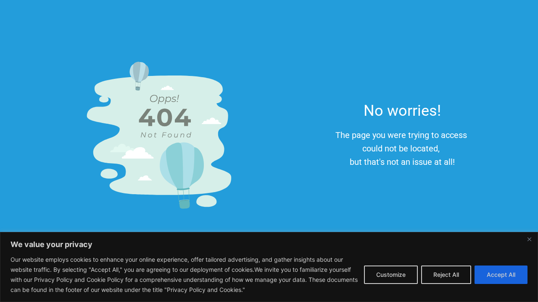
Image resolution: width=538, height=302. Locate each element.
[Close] (529, 239)
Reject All (446, 274)
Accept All (501, 274)
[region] (269, 267)
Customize (391, 274)
